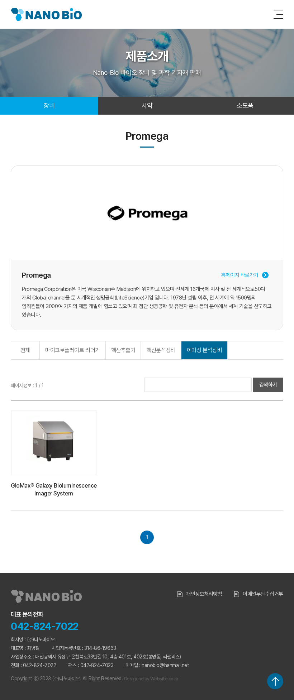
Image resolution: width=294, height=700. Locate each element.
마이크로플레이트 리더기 (72, 350)
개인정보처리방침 (204, 594)
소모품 (245, 105)
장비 (48, 105)
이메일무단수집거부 (263, 594)
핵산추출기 (123, 350)
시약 (146, 105)
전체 (25, 350)
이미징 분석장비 (204, 350)
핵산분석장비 (160, 350)
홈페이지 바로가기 (240, 275)
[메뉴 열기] (278, 14)
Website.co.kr (164, 678)
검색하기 (268, 385)
